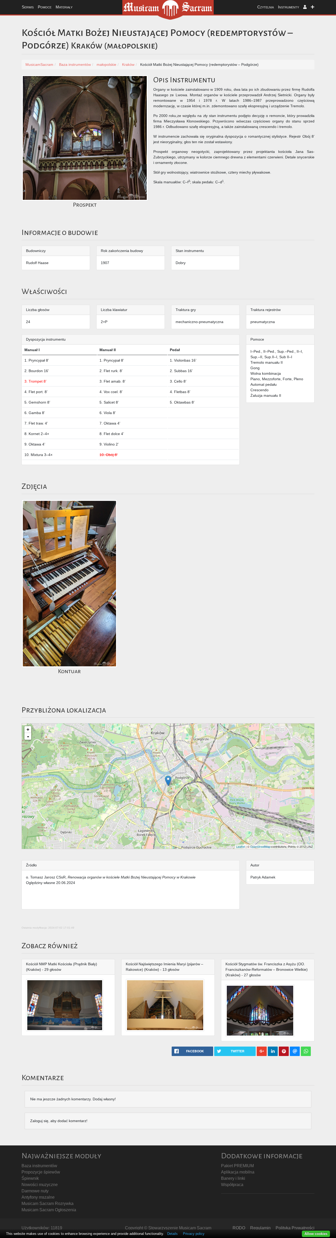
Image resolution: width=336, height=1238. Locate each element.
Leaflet (240, 846)
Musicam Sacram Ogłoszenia (49, 1210)
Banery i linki (233, 1178)
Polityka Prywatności (295, 1228)
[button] (305, 7)
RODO (239, 1228)
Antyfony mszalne (38, 1197)
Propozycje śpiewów (41, 1172)
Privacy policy (193, 1234)
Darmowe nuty (35, 1191)
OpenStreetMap (260, 846)
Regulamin (260, 1228)
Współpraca (232, 1184)
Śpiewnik (30, 1178)
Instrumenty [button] (288, 7)
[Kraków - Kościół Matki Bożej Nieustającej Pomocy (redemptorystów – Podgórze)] (168, 780)
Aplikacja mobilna (237, 1172)
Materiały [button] (64, 7)
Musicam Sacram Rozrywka (48, 1203)
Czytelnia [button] (265, 7)
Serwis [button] (28, 7)
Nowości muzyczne (40, 1184)
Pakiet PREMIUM (237, 1166)
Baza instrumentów (39, 1166)
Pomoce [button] (44, 7)
